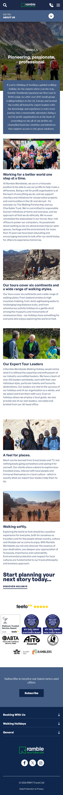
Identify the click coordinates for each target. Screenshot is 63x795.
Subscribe (31, 693)
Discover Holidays (15, 586)
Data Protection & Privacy (31, 788)
